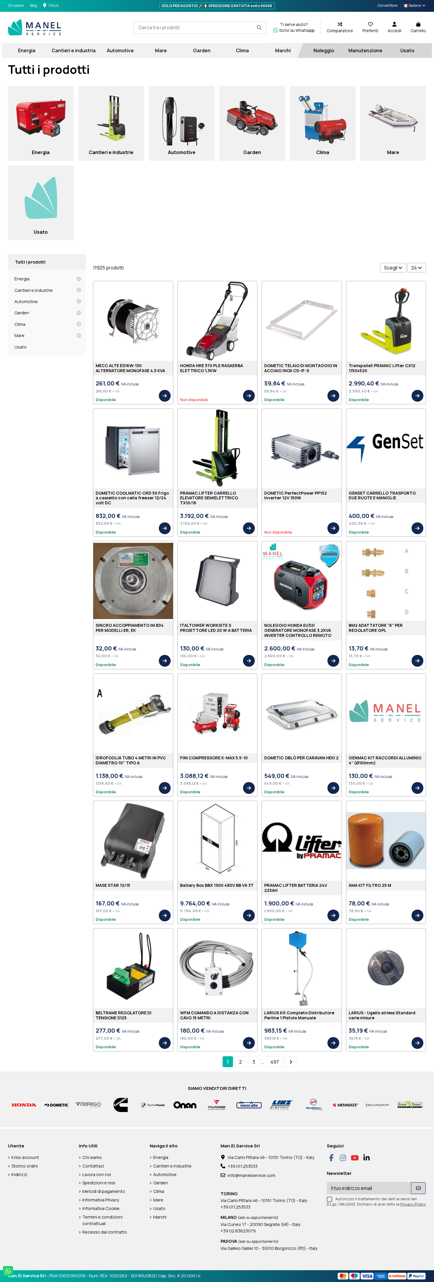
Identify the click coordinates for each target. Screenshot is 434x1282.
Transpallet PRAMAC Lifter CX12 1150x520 (382, 368)
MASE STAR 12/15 (113, 885)
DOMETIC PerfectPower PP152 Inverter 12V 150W (295, 495)
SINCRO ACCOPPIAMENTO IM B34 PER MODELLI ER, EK (130, 627)
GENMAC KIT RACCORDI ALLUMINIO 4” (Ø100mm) (385, 760)
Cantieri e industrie (33, 290)
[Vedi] (165, 396)
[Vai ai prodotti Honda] (24, 1104)
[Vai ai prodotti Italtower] (217, 1104)
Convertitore (387, 5)
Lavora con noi (96, 1174)
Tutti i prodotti (30, 262)
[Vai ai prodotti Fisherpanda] (152, 1104)
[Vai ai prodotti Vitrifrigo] (88, 1104)
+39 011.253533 (242, 1166)
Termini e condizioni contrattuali (102, 1220)
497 (274, 1062)
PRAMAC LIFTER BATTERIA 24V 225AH (295, 887)
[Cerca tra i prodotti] (259, 27)
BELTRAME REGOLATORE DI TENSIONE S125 (123, 1015)
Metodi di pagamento (103, 1191)
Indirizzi (19, 1174)
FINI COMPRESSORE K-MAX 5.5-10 (214, 758)
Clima (19, 324)
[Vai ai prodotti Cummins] (120, 1104)
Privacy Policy (413, 1204)
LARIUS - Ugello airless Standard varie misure (382, 1015)
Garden (21, 312)
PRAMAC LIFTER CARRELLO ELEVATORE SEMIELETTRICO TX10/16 (209, 498)
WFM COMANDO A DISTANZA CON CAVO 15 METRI (214, 1015)
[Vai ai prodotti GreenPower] (409, 1104)
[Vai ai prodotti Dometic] (56, 1104)
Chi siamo (16, 5)
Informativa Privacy (100, 1200)
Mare (19, 335)
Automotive (26, 301)
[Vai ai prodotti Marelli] (313, 1104)
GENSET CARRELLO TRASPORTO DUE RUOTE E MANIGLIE (382, 495)
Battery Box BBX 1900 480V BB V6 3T (217, 885)
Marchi (160, 1217)
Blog (33, 5)
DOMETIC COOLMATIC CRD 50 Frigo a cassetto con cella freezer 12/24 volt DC (132, 498)
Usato (20, 347)
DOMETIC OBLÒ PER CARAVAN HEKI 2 (301, 758)
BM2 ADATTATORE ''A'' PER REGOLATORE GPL (376, 627)
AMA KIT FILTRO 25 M (370, 885)
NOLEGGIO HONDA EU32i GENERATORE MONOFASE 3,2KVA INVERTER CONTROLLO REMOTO (297, 630)
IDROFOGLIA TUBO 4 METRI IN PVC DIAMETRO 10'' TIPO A (131, 760)
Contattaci (93, 1166)
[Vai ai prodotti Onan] (185, 1104)
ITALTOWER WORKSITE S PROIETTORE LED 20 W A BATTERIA (216, 627)
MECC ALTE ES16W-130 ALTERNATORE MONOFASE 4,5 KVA (130, 368)
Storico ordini (25, 1166)
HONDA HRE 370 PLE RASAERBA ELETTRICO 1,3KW (211, 368)
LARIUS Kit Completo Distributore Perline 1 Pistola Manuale (299, 1015)
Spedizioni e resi (98, 1182)
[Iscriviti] (418, 1188)
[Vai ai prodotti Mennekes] (345, 1104)
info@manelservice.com (251, 1175)
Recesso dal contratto (104, 1232)
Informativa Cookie (101, 1208)
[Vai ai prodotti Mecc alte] (249, 1104)
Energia (22, 279)
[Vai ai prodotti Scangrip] (377, 1104)
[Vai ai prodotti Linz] (281, 1104)
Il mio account (25, 1157)
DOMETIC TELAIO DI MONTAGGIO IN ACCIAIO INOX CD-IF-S (300, 368)
